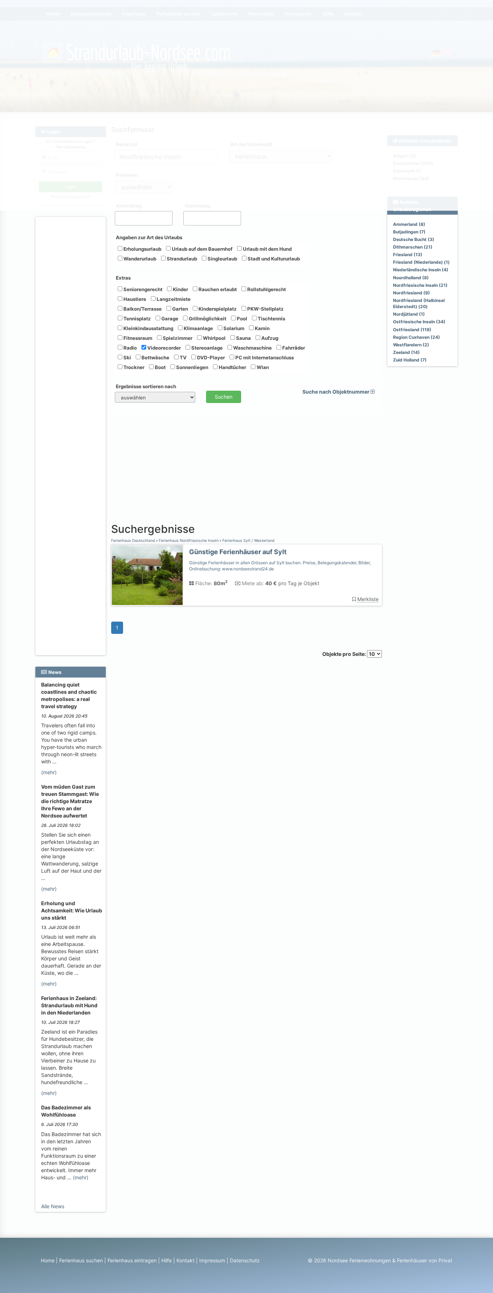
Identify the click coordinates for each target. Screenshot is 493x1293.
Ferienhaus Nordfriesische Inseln (189, 540)
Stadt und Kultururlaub (273, 259)
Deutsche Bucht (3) (413, 239)
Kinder (180, 289)
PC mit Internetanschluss (264, 357)
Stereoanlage (206, 348)
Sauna (243, 338)
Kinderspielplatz (217, 309)
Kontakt (185, 1260)
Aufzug (269, 338)
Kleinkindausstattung (147, 328)
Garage (169, 318)
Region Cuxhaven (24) (416, 337)
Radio (129, 348)
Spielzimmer (177, 338)
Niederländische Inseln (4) (420, 269)
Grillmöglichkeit (207, 318)
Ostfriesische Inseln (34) (419, 321)
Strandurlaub (181, 259)
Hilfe (166, 1260)
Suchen (223, 397)
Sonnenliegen (191, 367)
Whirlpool (214, 338)
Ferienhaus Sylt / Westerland (248, 540)
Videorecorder (163, 348)
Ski (126, 357)
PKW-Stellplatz (265, 309)
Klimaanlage (198, 328)
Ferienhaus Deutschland (133, 540)
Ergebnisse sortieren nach (146, 386)
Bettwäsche (154, 357)
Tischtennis (271, 318)
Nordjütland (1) (409, 314)
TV (183, 357)
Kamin (262, 328)
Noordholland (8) (411, 277)
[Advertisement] (71, 328)
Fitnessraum (137, 338)
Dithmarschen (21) (412, 247)
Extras (123, 278)
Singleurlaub (221, 259)
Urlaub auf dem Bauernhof (201, 249)
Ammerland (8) (409, 224)
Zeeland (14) (406, 352)
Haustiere (134, 299)
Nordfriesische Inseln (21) (420, 285)
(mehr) (49, 772)
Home (47, 1260)
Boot (160, 367)
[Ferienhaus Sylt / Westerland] (147, 575)
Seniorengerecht (142, 289)
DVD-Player (210, 357)
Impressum (212, 1260)
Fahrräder (293, 348)
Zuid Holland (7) (410, 360)
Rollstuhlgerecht (266, 289)
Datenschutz (245, 1260)
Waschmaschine (252, 348)
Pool (241, 318)
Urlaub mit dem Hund (267, 249)
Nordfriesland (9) (411, 292)
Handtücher (232, 367)
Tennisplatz (136, 318)
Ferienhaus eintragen (132, 1260)
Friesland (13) (407, 254)
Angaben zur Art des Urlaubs (149, 237)
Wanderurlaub (139, 259)
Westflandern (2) (411, 344)
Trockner (133, 367)
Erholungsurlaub (141, 249)
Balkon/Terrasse (142, 309)
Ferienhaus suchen (81, 1260)
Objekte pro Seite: (344, 654)
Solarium (233, 328)
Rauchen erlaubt (217, 289)
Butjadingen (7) (409, 232)
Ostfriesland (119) (412, 329)
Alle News (52, 1206)
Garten (179, 309)
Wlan (262, 367)
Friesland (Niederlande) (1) (421, 262)
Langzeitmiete (173, 299)
